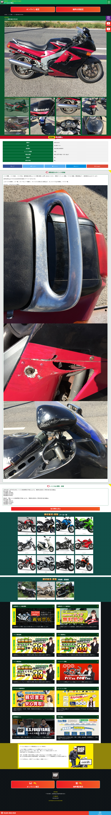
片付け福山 (60, 717)
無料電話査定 (78, 787)
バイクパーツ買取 (62, 661)
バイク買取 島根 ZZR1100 (18, 14)
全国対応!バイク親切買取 (19, 606)
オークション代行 (62, 688)
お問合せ (100, 814)
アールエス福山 (9, 3)
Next (104, 59)
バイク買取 (10, 14)
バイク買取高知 (17, 661)
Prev (6, 59)
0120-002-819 (10, 813)
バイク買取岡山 (61, 634)
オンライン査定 (32, 9)
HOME (5, 14)
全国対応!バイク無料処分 (64, 606)
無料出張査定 (78, 9)
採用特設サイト (17, 717)
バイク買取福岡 (17, 634)
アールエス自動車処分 (19, 688)
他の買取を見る (56, 509)
